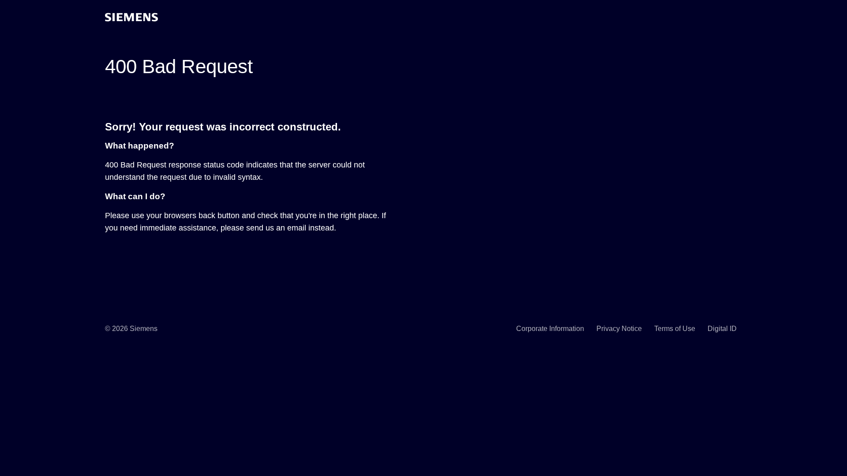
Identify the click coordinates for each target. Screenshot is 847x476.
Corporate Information (550, 328)
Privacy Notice (619, 328)
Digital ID (722, 328)
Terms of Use (674, 328)
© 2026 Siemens (131, 328)
